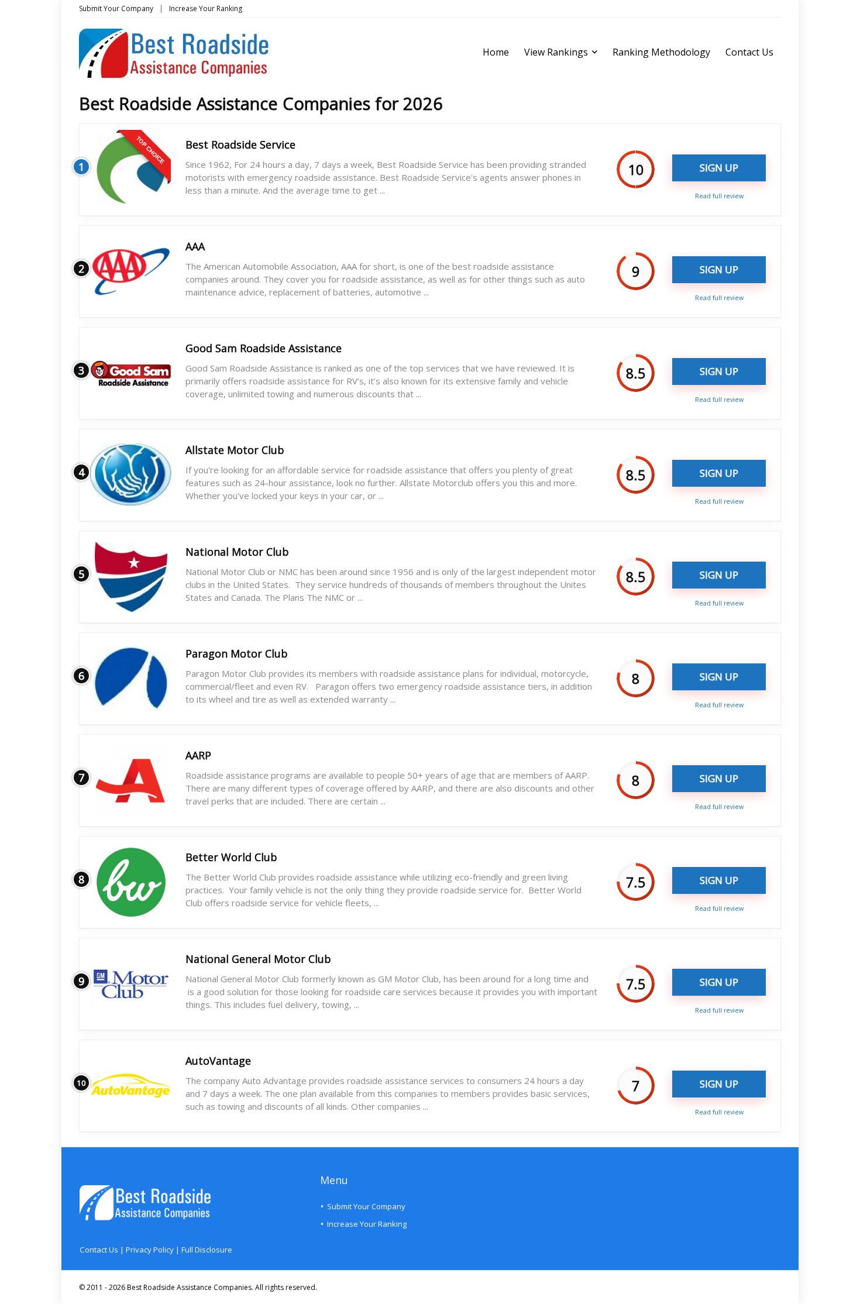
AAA (195, 246)
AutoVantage (218, 1061)
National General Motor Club (258, 959)
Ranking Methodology (661, 52)
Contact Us (749, 52)
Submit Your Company (116, 8)
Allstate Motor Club (234, 450)
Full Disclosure (206, 1249)
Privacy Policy (150, 1249)
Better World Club (231, 857)
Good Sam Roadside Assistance (263, 348)
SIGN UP (719, 167)
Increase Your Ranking (205, 8)
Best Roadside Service (240, 144)
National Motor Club (237, 552)
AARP (198, 755)
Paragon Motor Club (236, 653)
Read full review (719, 196)
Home (496, 52)
